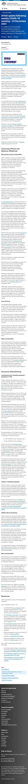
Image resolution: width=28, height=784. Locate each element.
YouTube (3, 743)
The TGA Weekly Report (7, 202)
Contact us (4, 700)
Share (16, 37)
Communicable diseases (8, 675)
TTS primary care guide (12, 615)
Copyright (3, 713)
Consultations (4, 736)
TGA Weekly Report (14, 281)
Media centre (4, 732)
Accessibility (4, 711)
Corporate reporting (6, 694)
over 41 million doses (20, 101)
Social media (4, 721)
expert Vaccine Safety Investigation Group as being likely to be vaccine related (13, 508)
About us (3, 690)
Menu (5, 8)
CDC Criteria (6, 450)
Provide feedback (7, 760)
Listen (4, 37)
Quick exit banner (5, 719)
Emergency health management (10, 678)
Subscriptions (4, 723)
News (2, 734)
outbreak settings (14, 634)
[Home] (14, 3)
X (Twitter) (4, 742)
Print (10, 37)
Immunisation (5, 669)
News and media (7, 12)
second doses (7, 247)
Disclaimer (4, 715)
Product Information (20, 501)
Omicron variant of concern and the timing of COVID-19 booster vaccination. (13, 76)
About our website (6, 709)
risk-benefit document (11, 623)
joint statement (17, 608)
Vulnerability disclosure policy (9, 724)
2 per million (7, 411)
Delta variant (14, 640)
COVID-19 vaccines (7, 680)
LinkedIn (3, 740)
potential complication (19, 360)
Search (24, 8)
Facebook (3, 738)
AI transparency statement (8, 696)
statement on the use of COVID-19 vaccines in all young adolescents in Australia (14, 659)
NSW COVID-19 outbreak (16, 636)
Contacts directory (6, 702)
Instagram (3, 745)
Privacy (3, 717)
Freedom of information (7, 698)
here (2, 386)
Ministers (3, 692)
